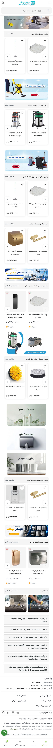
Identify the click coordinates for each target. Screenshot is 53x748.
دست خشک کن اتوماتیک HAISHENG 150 (38, 572)
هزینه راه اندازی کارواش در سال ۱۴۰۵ (39, 607)
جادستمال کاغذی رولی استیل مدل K (15, 253)
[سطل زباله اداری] (26, 464)
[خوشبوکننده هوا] (26, 415)
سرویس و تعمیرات (42, 706)
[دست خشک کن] (26, 439)
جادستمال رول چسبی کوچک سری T (38, 253)
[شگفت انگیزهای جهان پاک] (26, 22)
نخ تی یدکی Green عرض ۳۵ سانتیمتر (38, 63)
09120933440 (36, 685)
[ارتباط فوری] (4, 733)
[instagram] (13, 713)
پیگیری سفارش (18, 701)
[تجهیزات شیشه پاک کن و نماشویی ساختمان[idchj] (26, 275)
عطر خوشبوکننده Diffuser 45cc (15, 509)
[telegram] (18, 713)
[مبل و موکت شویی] (26, 343)
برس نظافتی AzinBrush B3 (15, 386)
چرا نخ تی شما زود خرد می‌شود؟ (17, 607)
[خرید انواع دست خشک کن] (26, 531)
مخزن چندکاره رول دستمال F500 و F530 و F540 (15, 316)
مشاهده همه (9, 34)
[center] (48, 10)
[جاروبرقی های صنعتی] (26, 89)
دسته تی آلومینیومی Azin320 (15, 63)
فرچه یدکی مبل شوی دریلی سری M (38, 388)
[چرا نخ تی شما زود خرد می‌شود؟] (15, 603)
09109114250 (36, 682)
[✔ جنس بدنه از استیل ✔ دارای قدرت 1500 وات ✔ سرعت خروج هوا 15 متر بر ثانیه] (38, 557)
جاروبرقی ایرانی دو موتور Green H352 (38, 134)
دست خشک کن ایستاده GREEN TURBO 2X (15, 572)
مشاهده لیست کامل (11, 286)
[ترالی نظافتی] (26, 160)
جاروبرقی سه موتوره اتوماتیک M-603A (15, 134)
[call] (3, 713)
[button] (32, 25)
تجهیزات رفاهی (45, 696)
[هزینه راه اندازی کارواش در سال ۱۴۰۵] (38, 603)
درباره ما (20, 696)
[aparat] (8, 713)
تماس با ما (45, 701)
